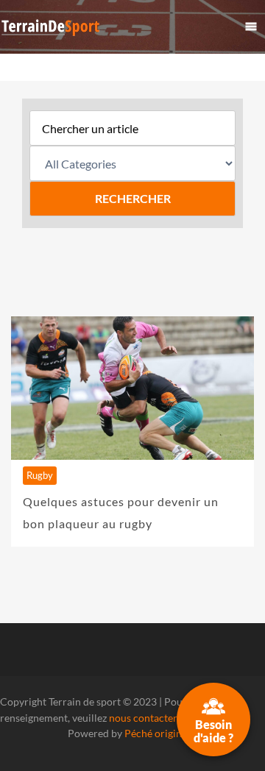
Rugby (39, 475)
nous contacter (143, 717)
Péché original (157, 733)
